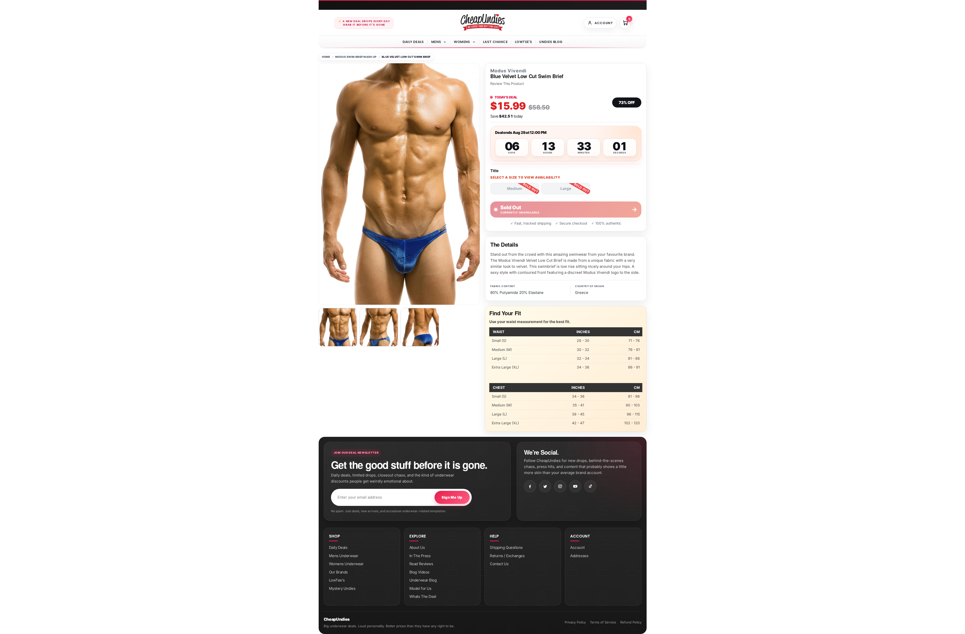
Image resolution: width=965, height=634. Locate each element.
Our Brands (338, 572)
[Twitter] (545, 486)
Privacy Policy (575, 622)
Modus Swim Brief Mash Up (356, 57)
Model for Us (420, 588)
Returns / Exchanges (507, 555)
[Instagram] (560, 486)
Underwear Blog (423, 580)
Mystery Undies (342, 588)
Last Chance (495, 41)
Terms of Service (603, 622)
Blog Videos (419, 572)
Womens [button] (462, 41)
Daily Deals (413, 41)
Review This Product (507, 84)
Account (577, 547)
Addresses (579, 555)
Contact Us (499, 563)
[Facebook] (530, 486)
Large (565, 188)
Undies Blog (550, 41)
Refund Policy (631, 622)
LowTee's (523, 41)
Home (326, 57)
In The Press (420, 555)
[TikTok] (590, 486)
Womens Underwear (346, 563)
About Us (417, 547)
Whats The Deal (422, 596)
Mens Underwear (343, 555)
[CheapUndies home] (483, 22)
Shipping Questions (506, 547)
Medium (514, 188)
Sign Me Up (452, 497)
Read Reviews (421, 563)
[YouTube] (575, 486)
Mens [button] (436, 41)
